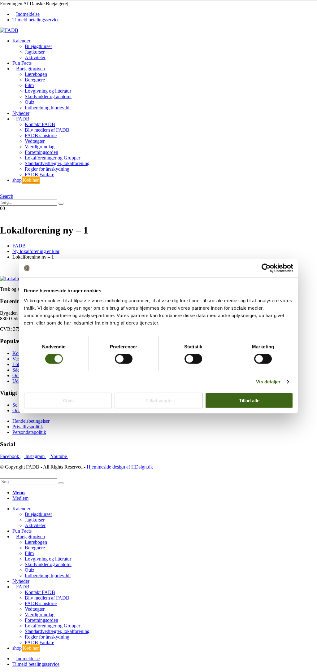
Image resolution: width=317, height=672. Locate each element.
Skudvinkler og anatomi (48, 96)
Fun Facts (22, 63)
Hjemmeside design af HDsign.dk (120, 466)
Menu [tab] (18, 492)
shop (25, 180)
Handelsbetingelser (31, 421)
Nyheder (20, 113)
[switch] (123, 359)
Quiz (29, 102)
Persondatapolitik (29, 432)
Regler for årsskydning (47, 169)
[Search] (61, 204)
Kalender (21, 40)
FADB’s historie (41, 135)
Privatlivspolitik (27, 426)
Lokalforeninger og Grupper (52, 157)
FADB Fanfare (39, 174)
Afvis (68, 400)
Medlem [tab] (20, 498)
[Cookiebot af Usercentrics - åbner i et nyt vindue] (266, 268)
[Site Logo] (9, 30)
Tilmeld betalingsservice (35, 19)
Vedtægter (35, 141)
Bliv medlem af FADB (47, 130)
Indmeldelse (28, 14)
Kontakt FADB (40, 124)
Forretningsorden (41, 152)
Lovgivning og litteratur (48, 91)
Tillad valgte (158, 400)
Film (29, 85)
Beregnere (35, 79)
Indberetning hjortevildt (48, 107)
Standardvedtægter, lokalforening (57, 163)
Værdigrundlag (39, 146)
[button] (2, 190)
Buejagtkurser (38, 46)
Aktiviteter (35, 57)
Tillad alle (249, 400)
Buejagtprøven (30, 68)
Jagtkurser (35, 52)
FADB (22, 118)
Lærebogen (36, 74)
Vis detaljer (268, 381)
